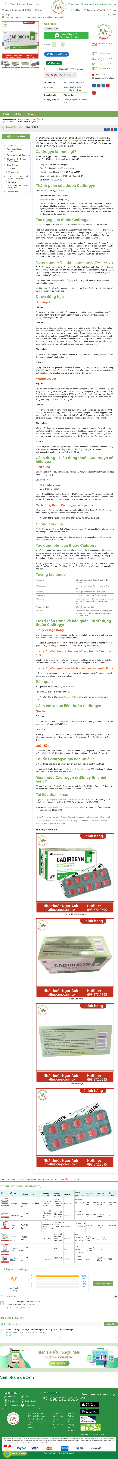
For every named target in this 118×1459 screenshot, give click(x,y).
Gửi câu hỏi (110, 1324)
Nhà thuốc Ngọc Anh (14, 127)
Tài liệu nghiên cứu (72, 1417)
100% (83, 1276)
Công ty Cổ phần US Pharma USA (47, 1204)
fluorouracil (83, 582)
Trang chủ (7, 10)
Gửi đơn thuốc (58, 1416)
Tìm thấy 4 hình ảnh (47, 829)
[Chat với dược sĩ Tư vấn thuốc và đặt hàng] (57, 38)
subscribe (30, 1397)
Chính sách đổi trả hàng (37, 1416)
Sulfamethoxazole (82, 1223)
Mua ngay (55, 63)
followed (30, 1401)
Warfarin (39, 592)
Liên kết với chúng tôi (12, 1393)
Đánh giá (32, 114)
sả (83, 138)
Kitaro (62, 518)
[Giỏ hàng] (114, 4)
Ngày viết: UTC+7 (20, 122)
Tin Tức (39, 10)
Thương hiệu (71, 1426)
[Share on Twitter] (108, 129)
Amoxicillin (79, 1240)
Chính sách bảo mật (35, 1413)
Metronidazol (68, 82)
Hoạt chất (71, 1430)
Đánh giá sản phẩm (103, 1283)
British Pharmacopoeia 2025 (92, 1434)
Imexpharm (47, 1238)
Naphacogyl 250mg (69, 697)
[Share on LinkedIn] (115, 129)
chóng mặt (100, 558)
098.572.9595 (74, 4)
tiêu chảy (94, 553)
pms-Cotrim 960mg (14, 1259)
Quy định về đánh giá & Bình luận (38, 1423)
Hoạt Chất (102, 10)
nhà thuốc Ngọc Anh (74, 140)
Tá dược (113, 15)
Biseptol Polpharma (14, 1227)
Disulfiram (40, 611)
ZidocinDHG (14, 1215)
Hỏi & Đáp (18, 114)
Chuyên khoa (57, 1422)
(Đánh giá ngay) (77, 69)
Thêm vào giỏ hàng (58, 54)
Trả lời (8, 1335)
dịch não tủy (53, 415)
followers (13, 1401)
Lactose (69, 203)
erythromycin (102, 537)
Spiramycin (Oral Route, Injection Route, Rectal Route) (69, 799)
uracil (43, 580)
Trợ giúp (7, 15)
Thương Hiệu (91, 10)
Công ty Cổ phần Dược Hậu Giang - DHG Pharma (47, 1215)
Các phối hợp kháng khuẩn (53, 17)
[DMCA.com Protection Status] (90, 1428)
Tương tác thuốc (51, 574)
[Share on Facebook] (105, 129)
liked (11, 1397)
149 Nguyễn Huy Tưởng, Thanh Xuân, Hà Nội (97, 4)
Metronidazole (63, 807)
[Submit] (6, 4)
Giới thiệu (18, 10)
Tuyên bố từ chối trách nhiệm (70, 1179)
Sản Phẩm (76, 10)
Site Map (31, 1428)
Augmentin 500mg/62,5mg (15, 1249)
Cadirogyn (101, 138)
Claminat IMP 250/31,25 (13, 1238)
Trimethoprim (80, 1226)
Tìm (115, 1296)
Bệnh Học (28, 10)
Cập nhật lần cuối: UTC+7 (23, 119)
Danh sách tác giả (58, 1426)
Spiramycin (79, 82)
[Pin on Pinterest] (112, 129)
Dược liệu (112, 10)
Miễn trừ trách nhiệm (35, 1419)
